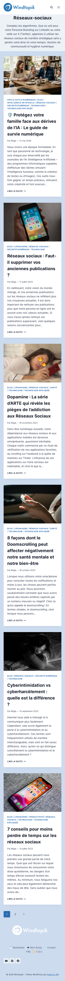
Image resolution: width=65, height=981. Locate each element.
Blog (40, 100)
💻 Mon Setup (34, 947)
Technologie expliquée (20, 108)
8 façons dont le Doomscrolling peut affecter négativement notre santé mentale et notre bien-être (30, 550)
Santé (53, 387)
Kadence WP (53, 974)
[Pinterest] (12, 960)
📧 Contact (50, 947)
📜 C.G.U (37, 951)
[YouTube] (6, 960)
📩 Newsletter (17, 947)
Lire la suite (16, 191)
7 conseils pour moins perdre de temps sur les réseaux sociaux (32, 835)
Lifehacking (21, 246)
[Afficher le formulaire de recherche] (51, 7)
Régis (13, 140)
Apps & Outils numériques (21, 100)
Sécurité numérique (18, 105)
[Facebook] (18, 960)
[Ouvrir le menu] (58, 7)
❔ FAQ (27, 951)
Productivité (36, 817)
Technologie (38, 105)
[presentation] (32, 75)
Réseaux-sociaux (46, 103)
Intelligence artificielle (21, 103)
